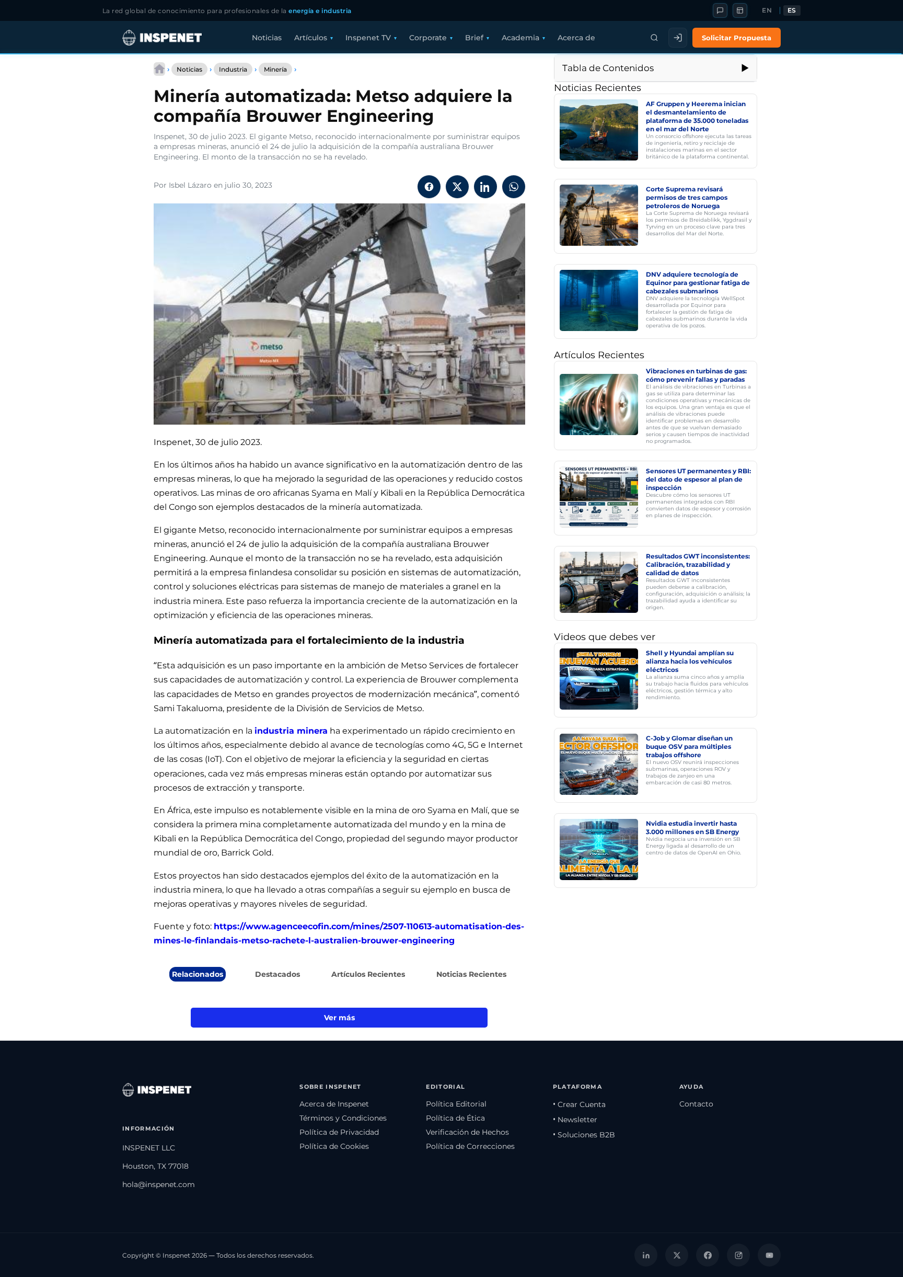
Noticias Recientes (471, 974)
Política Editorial (456, 1104)
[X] (676, 1255)
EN (767, 10)
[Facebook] (707, 1255)
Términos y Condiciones (343, 1118)
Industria (233, 69)
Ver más (339, 1017)
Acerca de (576, 37)
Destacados (277, 974)
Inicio (159, 69)
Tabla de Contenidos (608, 68)
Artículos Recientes (368, 974)
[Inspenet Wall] (740, 10)
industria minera (291, 731)
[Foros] (720, 10)
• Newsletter (575, 1119)
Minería (275, 69)
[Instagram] (738, 1255)
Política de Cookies (334, 1146)
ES (792, 10)
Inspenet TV (368, 37)
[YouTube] (769, 1255)
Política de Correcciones (470, 1146)
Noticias (267, 37)
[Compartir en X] (457, 186)
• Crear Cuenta (579, 1104)
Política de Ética (455, 1118)
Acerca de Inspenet (334, 1104)
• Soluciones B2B (584, 1135)
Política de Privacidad (339, 1132)
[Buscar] (654, 38)
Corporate (428, 37)
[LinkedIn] (645, 1255)
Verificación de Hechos (467, 1132)
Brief (474, 37)
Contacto (696, 1104)
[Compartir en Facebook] (429, 186)
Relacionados (197, 974)
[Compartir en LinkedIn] (485, 186)
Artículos (310, 37)
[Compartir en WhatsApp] (513, 186)
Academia (520, 37)
